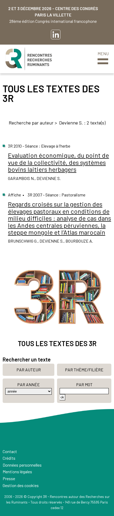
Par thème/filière (84, 369)
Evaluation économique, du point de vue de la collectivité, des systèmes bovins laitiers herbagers (58, 162)
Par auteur (28, 369)
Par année (28, 384)
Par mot (84, 384)
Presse (9, 478)
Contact (10, 451)
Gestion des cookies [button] (21, 485)
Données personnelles (22, 464)
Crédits (9, 458)
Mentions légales (17, 471)
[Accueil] (28, 59)
